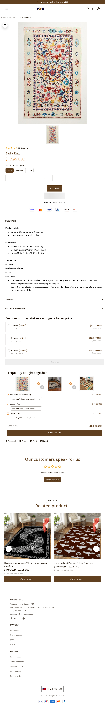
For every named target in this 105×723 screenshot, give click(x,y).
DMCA (12, 645)
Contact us (14, 630)
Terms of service (17, 662)
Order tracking (16, 635)
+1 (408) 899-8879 (18, 610)
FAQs (12, 640)
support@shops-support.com (22, 614)
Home (3, 17)
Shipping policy (16, 666)
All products (14, 17)
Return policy (15, 671)
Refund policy (16, 676)
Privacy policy (16, 657)
